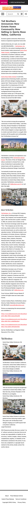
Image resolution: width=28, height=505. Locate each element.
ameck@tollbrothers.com (17, 305)
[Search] (18, 14)
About (7, 496)
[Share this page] (26, 13)
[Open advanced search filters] (21, 14)
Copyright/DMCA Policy (9, 502)
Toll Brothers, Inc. (20, 46)
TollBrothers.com (18, 290)
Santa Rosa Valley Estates (8, 76)
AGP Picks (4, 2)
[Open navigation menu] (2, 13)
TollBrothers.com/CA (16, 184)
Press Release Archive (16, 496)
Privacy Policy (22, 502)
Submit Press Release (8, 499)
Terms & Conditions (20, 499)
